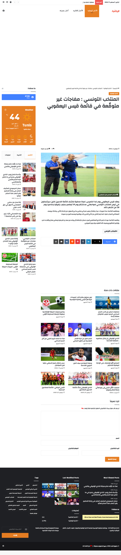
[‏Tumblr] (83, 241)
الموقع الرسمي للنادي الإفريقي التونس (27, 501)
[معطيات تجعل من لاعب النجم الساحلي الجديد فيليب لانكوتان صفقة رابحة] (107, 303)
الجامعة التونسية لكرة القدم (14, 489)
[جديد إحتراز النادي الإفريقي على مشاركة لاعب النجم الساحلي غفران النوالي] (28, 257)
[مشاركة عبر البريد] (61, 241)
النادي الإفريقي (9, 501)
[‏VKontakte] (66, 241)
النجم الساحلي (33, 509)
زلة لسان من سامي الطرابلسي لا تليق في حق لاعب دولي (12, 205)
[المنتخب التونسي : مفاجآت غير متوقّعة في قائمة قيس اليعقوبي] (28, 231)
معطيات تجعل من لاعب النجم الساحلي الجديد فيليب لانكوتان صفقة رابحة (73, 2)
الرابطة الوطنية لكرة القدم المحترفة (27, 497)
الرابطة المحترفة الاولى (15, 493)
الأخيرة (19, 155)
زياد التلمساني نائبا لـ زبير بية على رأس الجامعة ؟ (12, 215)
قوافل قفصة (33, 513)
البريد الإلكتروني (114, 448)
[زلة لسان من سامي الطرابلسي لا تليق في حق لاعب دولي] (29, 205)
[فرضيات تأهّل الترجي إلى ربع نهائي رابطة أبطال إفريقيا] (107, 378)
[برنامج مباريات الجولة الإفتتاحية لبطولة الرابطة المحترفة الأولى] (53, 303)
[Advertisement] (60, 31)
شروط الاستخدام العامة (42, 528)
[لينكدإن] (88, 241)
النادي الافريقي (33, 505)
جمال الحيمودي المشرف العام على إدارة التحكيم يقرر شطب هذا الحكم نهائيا (12, 192)
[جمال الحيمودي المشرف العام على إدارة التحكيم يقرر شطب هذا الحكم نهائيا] (29, 191)
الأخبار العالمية (78, 11)
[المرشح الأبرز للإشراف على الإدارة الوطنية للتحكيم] (107, 354)
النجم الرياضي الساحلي (14, 505)
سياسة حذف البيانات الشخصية (50, 530)
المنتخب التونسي (110, 231)
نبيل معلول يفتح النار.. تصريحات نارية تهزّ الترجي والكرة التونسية (81, 298)
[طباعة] (56, 241)
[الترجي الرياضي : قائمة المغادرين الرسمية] (53, 378)
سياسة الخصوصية (54, 528)
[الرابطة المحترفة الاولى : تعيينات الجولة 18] (10, 257)
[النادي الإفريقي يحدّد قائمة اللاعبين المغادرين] (80, 378)
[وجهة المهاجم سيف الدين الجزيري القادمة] (80, 354)
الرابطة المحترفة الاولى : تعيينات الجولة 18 (10, 267)
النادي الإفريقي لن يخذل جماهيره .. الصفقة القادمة (107, 339)
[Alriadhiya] (115, 10)
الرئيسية (115, 88)
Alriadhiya (86, 546)
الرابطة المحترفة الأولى (31, 493)
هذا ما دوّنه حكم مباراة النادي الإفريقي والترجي (12, 165)
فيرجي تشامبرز (23, 509)
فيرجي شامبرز (12, 509)
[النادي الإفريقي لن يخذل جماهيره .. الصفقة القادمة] (107, 329)
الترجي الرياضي (19, 485)
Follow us (115, 509)
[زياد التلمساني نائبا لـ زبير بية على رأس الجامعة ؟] (29, 217)
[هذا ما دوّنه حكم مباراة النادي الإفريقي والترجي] (29, 167)
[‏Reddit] (72, 241)
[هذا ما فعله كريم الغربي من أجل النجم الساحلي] (53, 329)
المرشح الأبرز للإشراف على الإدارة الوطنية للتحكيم (107, 364)
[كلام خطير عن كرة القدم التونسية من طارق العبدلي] (80, 329)
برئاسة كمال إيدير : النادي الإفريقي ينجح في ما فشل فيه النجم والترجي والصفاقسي (11, 178)
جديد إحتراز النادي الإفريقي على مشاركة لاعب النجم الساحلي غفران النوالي (28, 268)
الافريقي (35, 485)
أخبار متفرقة (64, 11)
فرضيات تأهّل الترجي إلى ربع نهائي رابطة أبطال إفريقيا (107, 388)
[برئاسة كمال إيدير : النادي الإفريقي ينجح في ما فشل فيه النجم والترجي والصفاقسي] (29, 177)
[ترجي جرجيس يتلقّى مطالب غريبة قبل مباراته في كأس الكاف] (73, 486)
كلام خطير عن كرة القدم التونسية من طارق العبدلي (82, 339)
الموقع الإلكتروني (73, 448)
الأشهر (30, 155)
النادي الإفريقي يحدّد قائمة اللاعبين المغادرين (82, 388)
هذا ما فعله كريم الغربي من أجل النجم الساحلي (53, 339)
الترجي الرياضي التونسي (31, 489)
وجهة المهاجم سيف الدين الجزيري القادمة (82, 364)
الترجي (27, 485)
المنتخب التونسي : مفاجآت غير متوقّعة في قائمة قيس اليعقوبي (28, 242)
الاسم (117, 438)
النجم (24, 505)
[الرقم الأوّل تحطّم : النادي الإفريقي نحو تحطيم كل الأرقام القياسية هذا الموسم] (60, 486)
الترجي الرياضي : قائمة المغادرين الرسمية (53, 388)
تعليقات (8, 155)
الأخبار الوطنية (92, 11)
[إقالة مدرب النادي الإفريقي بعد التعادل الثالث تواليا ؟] (10, 231)
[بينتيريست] (77, 241)
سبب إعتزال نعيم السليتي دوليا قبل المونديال (54, 364)
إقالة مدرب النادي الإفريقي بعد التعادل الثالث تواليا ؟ (10, 241)
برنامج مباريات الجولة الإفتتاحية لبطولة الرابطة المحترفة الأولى (54, 313)
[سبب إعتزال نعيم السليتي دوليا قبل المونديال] (53, 354)
